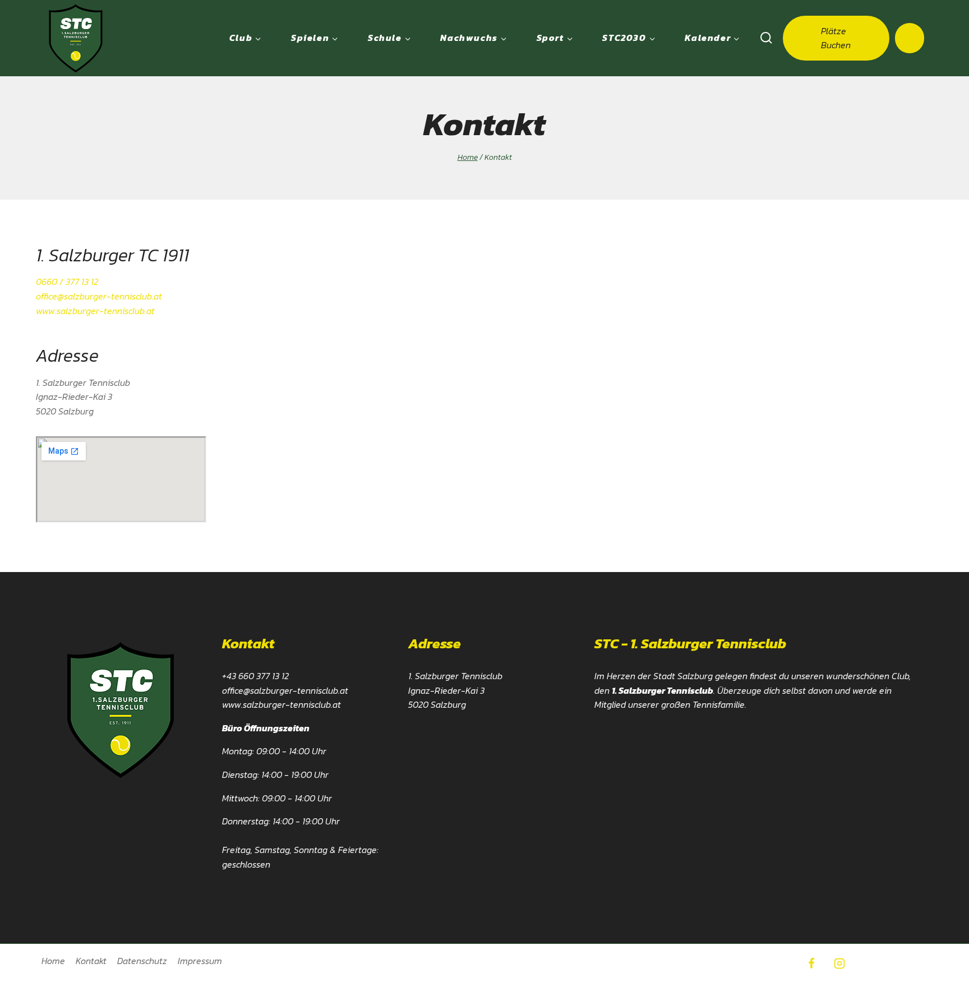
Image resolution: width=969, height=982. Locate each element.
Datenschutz (142, 960)
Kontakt (91, 960)
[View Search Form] (766, 38)
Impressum (200, 960)
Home (53, 960)
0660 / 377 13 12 (67, 281)
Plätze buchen (836, 38)
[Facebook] (811, 963)
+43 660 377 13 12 (255, 676)
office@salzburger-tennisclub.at (99, 296)
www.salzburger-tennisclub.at (95, 310)
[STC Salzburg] (76, 38)
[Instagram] (839, 963)
